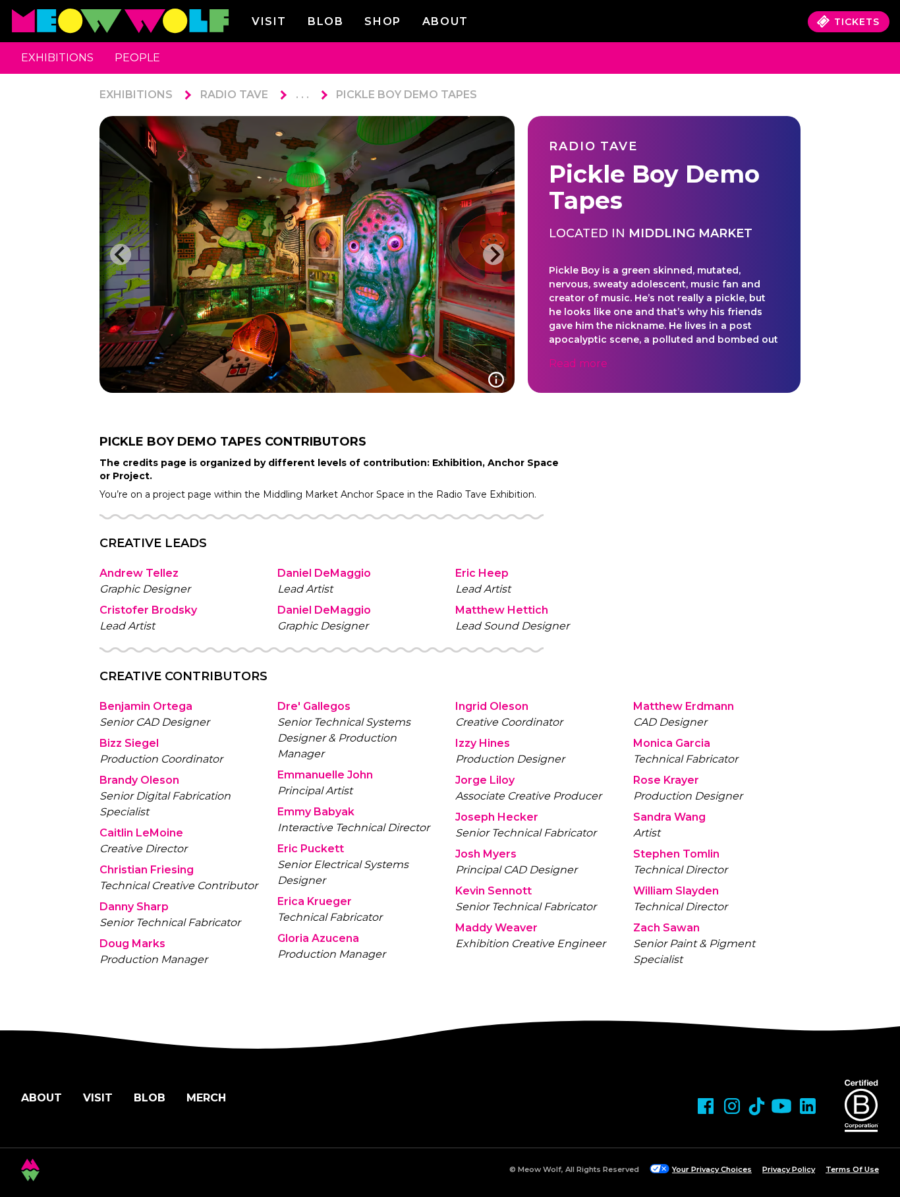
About (41, 1098)
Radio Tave (234, 94)
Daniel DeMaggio (324, 573)
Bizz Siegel (129, 743)
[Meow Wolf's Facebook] (705, 1106)
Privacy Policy (788, 1169)
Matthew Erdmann (683, 706)
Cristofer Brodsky (148, 610)
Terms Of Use (852, 1169)
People (137, 57)
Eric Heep (482, 573)
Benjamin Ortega (145, 706)
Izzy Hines (482, 743)
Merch (206, 1098)
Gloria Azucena (318, 938)
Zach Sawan (666, 927)
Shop (382, 21)
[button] (120, 254)
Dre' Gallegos (314, 706)
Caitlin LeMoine (141, 833)
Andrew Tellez (139, 573)
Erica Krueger (314, 901)
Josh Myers (486, 854)
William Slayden (676, 891)
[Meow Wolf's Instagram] (732, 1106)
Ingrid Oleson (491, 706)
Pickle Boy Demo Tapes (406, 94)
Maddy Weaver (496, 927)
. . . (302, 94)
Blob (325, 21)
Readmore (578, 363)
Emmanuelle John (325, 775)
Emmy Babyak (315, 811)
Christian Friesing (146, 869)
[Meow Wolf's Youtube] (781, 1106)
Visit (269, 21)
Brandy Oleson (139, 780)
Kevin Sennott (493, 891)
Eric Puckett (310, 848)
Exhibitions (57, 57)
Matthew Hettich (501, 610)
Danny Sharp (134, 906)
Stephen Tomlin (676, 854)
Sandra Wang (669, 817)
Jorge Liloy (485, 780)
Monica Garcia (671, 743)
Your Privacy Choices (712, 1169)
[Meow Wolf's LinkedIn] (807, 1106)
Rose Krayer (666, 780)
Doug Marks (132, 943)
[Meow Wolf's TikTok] (757, 1106)
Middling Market (690, 233)
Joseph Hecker (496, 817)
